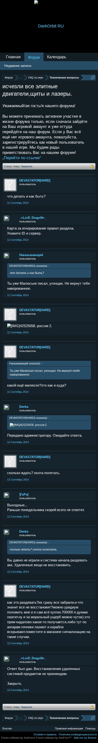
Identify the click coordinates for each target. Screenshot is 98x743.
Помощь (90, 728)
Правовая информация (69, 728)
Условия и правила (45, 734)
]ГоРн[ (24, 494)
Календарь (56, 57)
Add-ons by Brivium (85, 737)
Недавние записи (17, 66)
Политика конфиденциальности (78, 734)
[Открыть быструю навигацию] (92, 77)
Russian (7, 728)
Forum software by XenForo (18, 737)
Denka (23, 406)
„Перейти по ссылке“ (21, 158)
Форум (34, 57)
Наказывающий (31, 255)
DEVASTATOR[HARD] (34, 180)
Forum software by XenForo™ (53, 737)
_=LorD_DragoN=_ (32, 218)
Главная (13, 57)
